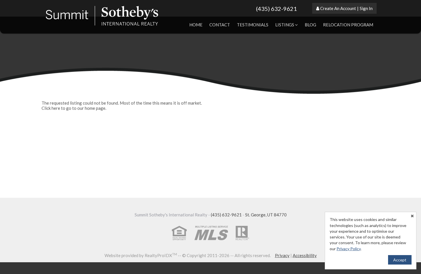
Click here (51, 108)
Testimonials (252, 24)
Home (195, 24)
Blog (310, 24)
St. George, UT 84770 (266, 214)
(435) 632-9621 (276, 8)
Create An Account (338, 8)
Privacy (282, 255)
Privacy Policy (349, 248)
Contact (219, 24)
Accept (399, 259)
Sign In (366, 8)
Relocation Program (348, 24)
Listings (285, 24)
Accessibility (305, 255)
